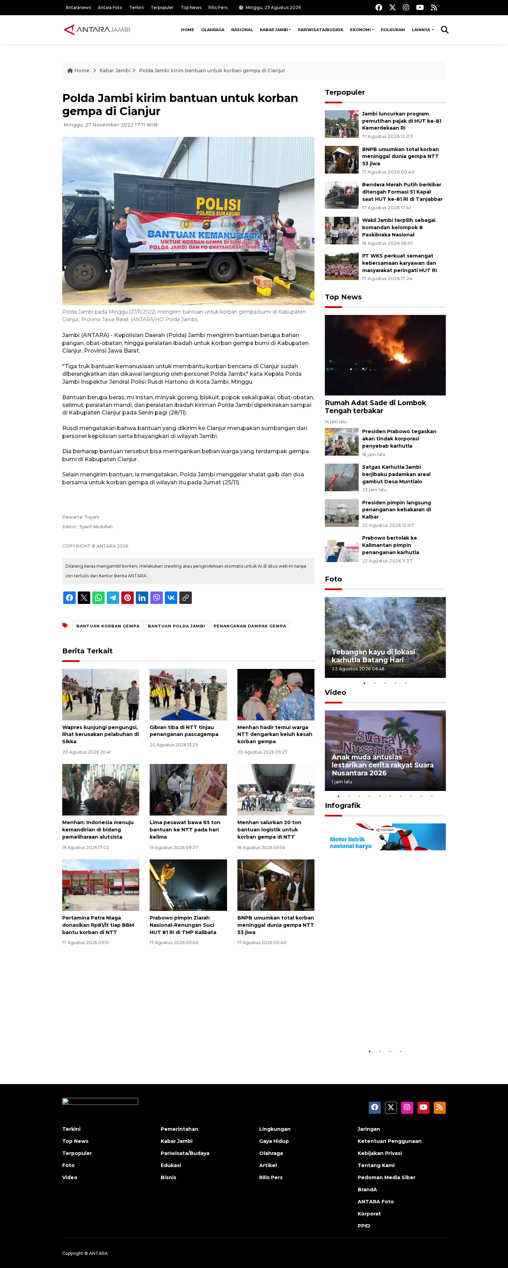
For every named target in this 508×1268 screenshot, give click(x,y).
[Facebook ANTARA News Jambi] (378, 7)
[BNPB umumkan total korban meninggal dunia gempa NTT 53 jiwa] (275, 885)
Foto (333, 579)
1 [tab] (364, 683)
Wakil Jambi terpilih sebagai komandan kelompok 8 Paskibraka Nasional (398, 227)
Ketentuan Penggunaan (390, 1141)
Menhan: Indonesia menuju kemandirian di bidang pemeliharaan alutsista (98, 829)
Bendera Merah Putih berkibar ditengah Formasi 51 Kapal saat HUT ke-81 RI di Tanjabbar (402, 191)
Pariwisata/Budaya (320, 29)
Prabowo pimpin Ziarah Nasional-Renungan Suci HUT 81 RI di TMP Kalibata (183, 925)
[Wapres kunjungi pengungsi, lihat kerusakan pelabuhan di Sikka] (100, 694)
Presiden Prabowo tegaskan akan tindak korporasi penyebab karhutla (399, 438)
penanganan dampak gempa (250, 626)
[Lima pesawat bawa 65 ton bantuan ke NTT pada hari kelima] (188, 789)
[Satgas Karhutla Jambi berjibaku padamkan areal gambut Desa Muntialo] (342, 477)
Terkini (136, 7)
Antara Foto (110, 7)
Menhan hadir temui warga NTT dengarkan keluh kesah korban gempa (274, 734)
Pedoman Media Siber (386, 1177)
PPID (364, 1226)
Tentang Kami (376, 1165)
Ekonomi (360, 29)
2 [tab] (374, 683)
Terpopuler (162, 7)
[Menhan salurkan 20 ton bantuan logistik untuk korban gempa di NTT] (275, 789)
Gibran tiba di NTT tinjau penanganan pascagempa (184, 731)
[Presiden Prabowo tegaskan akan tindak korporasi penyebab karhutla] (342, 441)
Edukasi (171, 1165)
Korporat (369, 1214)
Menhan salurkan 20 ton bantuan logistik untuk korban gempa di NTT (269, 829)
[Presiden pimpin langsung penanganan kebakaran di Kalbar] (342, 512)
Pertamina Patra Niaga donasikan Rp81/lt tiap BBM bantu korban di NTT (98, 925)
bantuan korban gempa (108, 626)
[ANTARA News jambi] (96, 29)
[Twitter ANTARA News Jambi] (392, 7)
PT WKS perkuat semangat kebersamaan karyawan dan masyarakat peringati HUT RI (399, 263)
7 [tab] (400, 796)
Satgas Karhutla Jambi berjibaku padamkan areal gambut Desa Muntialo (396, 474)
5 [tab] (406, 683)
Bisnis (168, 1177)
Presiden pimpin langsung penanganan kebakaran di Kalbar (396, 510)
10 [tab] (432, 796)
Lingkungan (275, 1129)
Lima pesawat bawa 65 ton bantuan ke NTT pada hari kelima (185, 829)
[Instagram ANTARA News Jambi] (406, 7)
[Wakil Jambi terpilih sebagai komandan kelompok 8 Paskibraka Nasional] (342, 230)
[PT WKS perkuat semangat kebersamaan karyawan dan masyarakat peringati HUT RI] (342, 265)
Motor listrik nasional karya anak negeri (379, 1023)
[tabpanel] (385, 637)
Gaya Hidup (274, 1141)
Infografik (343, 805)
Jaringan (369, 1129)
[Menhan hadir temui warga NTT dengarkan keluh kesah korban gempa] (275, 694)
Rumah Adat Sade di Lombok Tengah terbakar (375, 407)
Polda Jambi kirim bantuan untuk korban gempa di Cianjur (212, 70)
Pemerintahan (179, 1129)
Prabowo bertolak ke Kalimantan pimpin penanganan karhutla (390, 545)
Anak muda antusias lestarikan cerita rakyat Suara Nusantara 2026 (383, 765)
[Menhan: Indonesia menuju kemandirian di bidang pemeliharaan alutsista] (100, 789)
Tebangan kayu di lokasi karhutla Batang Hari (373, 656)
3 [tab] (385, 683)
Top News (191, 7)
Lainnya (421, 29)
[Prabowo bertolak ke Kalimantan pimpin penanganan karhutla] (342, 548)
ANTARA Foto (376, 1202)
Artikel (268, 1165)
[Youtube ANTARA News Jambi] (420, 7)
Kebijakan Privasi (380, 1153)
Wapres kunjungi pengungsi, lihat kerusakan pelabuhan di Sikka (100, 734)
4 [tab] (395, 683)
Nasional (242, 29)
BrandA (367, 1189)
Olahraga (212, 29)
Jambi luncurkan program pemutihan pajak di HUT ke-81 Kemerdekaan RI (401, 121)
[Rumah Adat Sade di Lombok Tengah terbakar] (385, 354)
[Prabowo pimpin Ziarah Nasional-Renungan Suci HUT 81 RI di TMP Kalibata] (188, 885)
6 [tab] (390, 796)
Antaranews (78, 7)
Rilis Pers (217, 7)
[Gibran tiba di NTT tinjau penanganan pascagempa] (188, 694)
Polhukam (393, 29)
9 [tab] (421, 796)
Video (335, 692)
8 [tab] (411, 796)
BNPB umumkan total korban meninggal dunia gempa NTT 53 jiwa (275, 925)
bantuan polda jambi (176, 626)
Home (187, 29)
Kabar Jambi (274, 29)
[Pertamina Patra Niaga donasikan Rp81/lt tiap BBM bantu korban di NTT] (100, 885)
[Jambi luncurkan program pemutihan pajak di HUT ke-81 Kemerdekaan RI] (342, 123)
